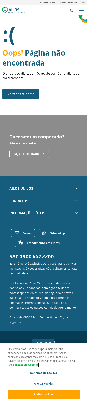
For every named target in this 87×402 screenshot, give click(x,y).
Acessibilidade (47, 2)
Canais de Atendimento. (60, 307)
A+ (83, 2)
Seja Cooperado (26, 154)
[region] (43, 372)
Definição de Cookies (43, 373)
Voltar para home (20, 94)
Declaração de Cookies (23, 365)
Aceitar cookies (43, 394)
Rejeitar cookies (43, 383)
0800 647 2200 (36, 256)
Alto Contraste (68, 2)
